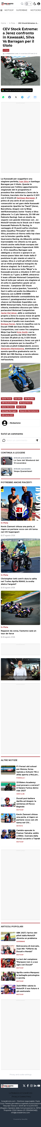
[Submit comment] (37, 440)
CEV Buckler (29, 399)
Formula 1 (20, 778)
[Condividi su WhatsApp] (3, 97)
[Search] (22, 3)
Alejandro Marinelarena (12, 349)
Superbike (20, 941)
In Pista (6, 50)
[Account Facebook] (27, 1085)
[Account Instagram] (31, 1085)
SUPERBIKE (22, 10)
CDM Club (20, 794)
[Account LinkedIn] (35, 1085)
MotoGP (19, 810)
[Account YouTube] (38, 1085)
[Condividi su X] (16, 97)
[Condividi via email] (35, 97)
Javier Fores (6, 399)
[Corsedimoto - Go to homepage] (9, 1086)
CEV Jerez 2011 (7, 415)
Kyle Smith (22, 332)
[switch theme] (34, 3)
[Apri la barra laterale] (1, 10)
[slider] (18, 678)
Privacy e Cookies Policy (21, 1097)
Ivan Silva (24, 181)
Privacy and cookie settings (20, 1075)
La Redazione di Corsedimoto (20, 1093)
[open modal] (38, 3)
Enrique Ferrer (8, 324)
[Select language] (28, 4)
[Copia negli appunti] (28, 97)
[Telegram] (22, 97)
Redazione (10, 53)
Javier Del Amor (9, 313)
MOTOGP (9, 10)
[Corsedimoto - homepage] (9, 3)
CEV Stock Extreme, (9, 403)
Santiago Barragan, (26, 198)
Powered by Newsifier (20, 1119)
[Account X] (24, 1085)
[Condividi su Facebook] (9, 97)
